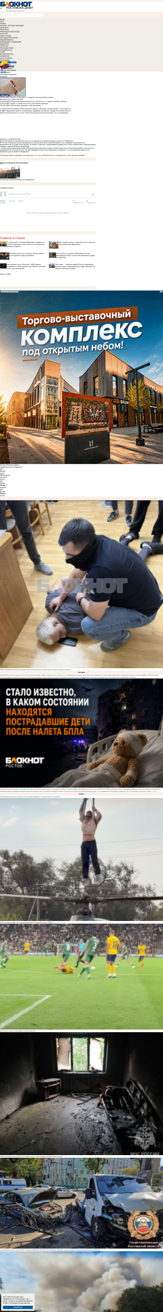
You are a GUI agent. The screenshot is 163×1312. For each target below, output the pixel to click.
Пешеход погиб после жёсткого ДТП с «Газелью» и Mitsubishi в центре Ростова (26, 1250)
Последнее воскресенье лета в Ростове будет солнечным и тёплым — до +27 (134, 791)
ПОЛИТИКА (4, 46)
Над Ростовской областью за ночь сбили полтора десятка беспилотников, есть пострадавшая (81, 791)
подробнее (18, 467)
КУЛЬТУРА (4, 34)
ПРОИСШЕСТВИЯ (6, 48)
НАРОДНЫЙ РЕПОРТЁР (9, 38)
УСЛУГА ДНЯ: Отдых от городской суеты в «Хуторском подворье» (24, 103)
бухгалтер (23, 180)
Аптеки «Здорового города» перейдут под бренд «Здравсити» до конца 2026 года (76, 1250)
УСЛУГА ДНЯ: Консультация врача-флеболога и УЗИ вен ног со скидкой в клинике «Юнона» (33, 101)
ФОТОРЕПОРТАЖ (6, 54)
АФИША (3, 24)
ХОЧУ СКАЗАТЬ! (6, 58)
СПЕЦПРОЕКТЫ (6, 50)
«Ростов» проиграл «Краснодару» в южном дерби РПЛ (19, 1031)
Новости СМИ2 (5, 274)
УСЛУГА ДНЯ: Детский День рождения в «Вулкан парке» (20, 105)
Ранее (20, 201)
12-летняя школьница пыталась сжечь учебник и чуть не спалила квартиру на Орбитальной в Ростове (32, 1156)
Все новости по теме (7, 99)
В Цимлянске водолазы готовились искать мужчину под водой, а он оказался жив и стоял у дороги (31, 796)
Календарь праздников (8, 74)
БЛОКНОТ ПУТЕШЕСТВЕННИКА (12, 26)
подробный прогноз (7, 467)
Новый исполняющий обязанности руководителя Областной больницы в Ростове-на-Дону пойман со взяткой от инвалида (35, 669)
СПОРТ (2, 52)
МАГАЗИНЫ (11, 70)
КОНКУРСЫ (4, 30)
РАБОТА (13, 62)
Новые (2, 201)
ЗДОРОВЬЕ (4, 28)
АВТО (2, 22)
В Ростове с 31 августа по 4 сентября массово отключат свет (67, 675)
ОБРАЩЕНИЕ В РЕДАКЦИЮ (10, 42)
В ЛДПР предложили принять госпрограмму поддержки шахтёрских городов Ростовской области (133, 789)
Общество (3, 139)
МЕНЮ (2, 19)
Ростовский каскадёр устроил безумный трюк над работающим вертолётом (25, 922)
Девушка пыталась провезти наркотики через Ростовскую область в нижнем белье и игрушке (109, 677)
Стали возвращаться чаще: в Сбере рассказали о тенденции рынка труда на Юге (54, 677)
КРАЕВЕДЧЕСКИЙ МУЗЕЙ (9, 32)
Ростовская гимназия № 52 (10, 180)
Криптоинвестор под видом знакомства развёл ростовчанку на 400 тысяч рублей (26, 791)
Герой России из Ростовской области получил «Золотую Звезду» (22, 675)
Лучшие (12, 201)
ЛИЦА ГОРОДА (5, 36)
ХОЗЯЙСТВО (5, 56)
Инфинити (30, 180)
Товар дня (3, 76)
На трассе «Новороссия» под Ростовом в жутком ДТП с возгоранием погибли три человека (115, 675)
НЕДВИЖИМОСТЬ (6, 40)
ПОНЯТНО (18, 1307)
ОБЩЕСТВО (4, 44)
